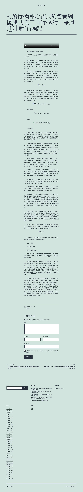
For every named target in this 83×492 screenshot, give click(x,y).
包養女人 (55, 149)
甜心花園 (55, 77)
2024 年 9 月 (9, 453)
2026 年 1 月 (9, 422)
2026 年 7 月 (9, 410)
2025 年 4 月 (9, 439)
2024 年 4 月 (9, 462)
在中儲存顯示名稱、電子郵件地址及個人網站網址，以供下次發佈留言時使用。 (42, 351)
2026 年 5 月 (9, 414)
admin (28, 308)
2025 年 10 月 (9, 428)
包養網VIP (38, 147)
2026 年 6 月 (9, 412)
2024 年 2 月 (9, 466)
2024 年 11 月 (9, 449)
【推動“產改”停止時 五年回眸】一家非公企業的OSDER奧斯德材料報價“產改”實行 (41, 398)
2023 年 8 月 (9, 476)
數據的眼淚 (41, 5)
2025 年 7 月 (9, 434)
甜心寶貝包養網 (43, 149)
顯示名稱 (26, 336)
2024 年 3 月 (9, 464)
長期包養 (47, 198)
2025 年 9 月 (9, 430)
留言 (25, 322)
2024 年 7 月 (9, 457)
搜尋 (7, 385)
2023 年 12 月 (9, 470)
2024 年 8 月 (9, 455)
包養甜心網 (32, 149)
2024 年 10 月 (9, 451)
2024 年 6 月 (9, 459)
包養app (47, 219)
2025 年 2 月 (9, 443)
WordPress (71, 486)
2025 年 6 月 (9, 435)
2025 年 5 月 (9, 437)
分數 (32, 409)
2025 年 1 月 (9, 445)
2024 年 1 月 (9, 468)
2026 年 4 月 (9, 416)
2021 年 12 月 (9, 478)
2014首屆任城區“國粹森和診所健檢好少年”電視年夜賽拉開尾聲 (41, 389)
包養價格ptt (29, 100)
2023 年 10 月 (9, 472)
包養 (57, 55)
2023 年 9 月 (9, 474)
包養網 (32, 62)
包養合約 (33, 273)
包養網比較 (30, 153)
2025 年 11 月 (9, 426)
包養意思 (42, 215)
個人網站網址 (27, 344)
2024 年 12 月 (9, 447)
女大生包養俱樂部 (44, 75)
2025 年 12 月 (9, 424)
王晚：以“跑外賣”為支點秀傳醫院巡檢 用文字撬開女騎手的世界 (41, 395)
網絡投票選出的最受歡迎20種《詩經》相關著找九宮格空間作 (41, 392)
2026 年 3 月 (9, 418)
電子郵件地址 (46, 336)
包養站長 (53, 92)
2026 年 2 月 (9, 420)
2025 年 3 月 (9, 441)
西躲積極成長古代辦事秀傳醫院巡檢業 (39, 400)
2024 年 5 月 (9, 461)
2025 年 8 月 (9, 432)
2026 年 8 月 (9, 409)
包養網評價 (29, 64)
